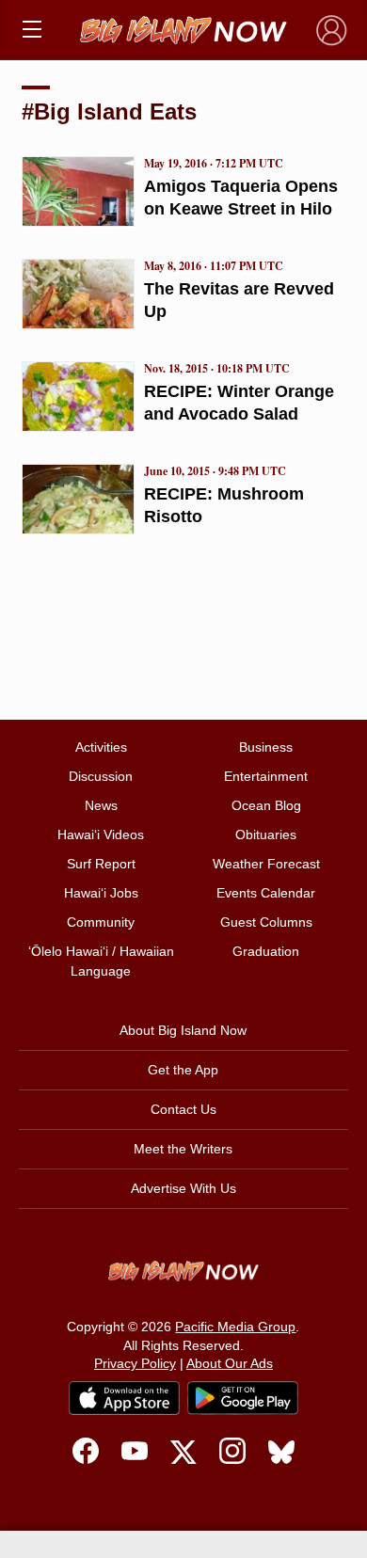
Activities (101, 747)
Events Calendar (265, 892)
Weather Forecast (266, 863)
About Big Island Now (183, 1030)
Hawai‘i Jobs (101, 892)
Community (101, 922)
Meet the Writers (183, 1148)
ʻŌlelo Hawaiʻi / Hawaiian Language (101, 961)
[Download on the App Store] (124, 1397)
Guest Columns (266, 922)
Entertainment (266, 776)
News (101, 805)
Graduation (265, 951)
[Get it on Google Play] (242, 1398)
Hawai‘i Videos (100, 834)
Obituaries (265, 834)
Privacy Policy (135, 1363)
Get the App (183, 1069)
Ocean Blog (266, 805)
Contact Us (183, 1109)
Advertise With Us (183, 1188)
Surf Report (101, 863)
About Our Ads (229, 1363)
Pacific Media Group (235, 1326)
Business (266, 747)
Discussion (101, 776)
